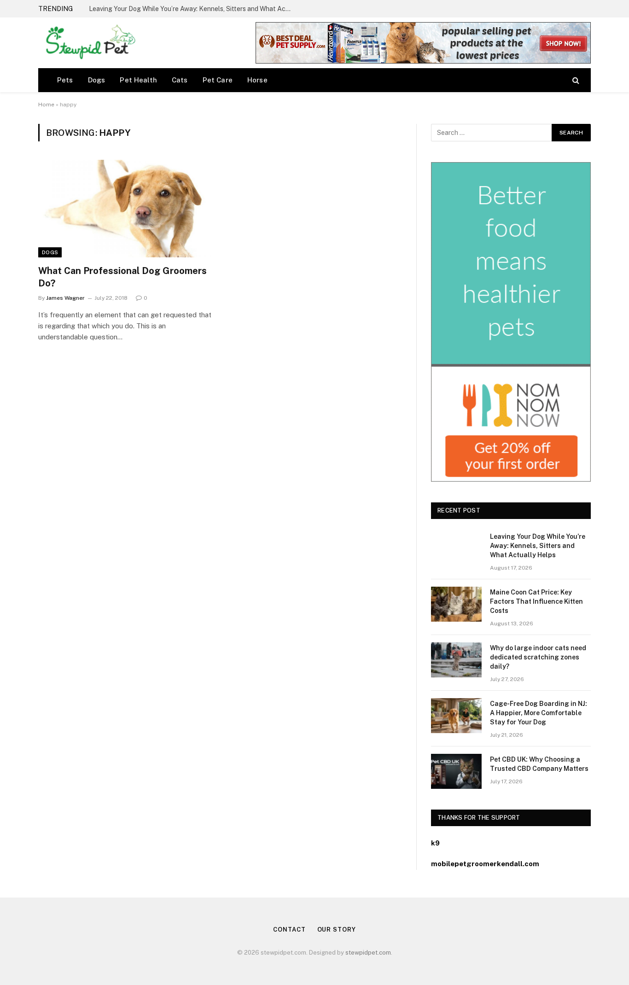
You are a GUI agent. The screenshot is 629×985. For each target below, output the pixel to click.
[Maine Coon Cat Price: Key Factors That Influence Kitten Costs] (456, 604)
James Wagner (65, 298)
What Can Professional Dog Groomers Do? (122, 277)
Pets (65, 80)
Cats (180, 80)
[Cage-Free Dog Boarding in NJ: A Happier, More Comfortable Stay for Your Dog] (456, 715)
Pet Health (138, 80)
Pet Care (218, 80)
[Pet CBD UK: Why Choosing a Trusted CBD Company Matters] (456, 771)
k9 (435, 843)
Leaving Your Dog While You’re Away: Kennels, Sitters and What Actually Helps (537, 546)
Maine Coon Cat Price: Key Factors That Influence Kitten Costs (183, 8)
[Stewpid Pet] (88, 42)
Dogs (96, 80)
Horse (257, 80)
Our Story (336, 929)
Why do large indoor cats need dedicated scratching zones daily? (538, 657)
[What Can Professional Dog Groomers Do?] (124, 208)
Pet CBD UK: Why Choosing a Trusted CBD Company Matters (539, 764)
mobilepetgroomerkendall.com (485, 864)
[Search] (575, 80)
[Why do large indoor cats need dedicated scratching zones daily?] (456, 659)
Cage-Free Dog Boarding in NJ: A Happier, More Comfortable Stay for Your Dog (538, 713)
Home (46, 104)
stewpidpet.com (368, 952)
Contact (289, 929)
